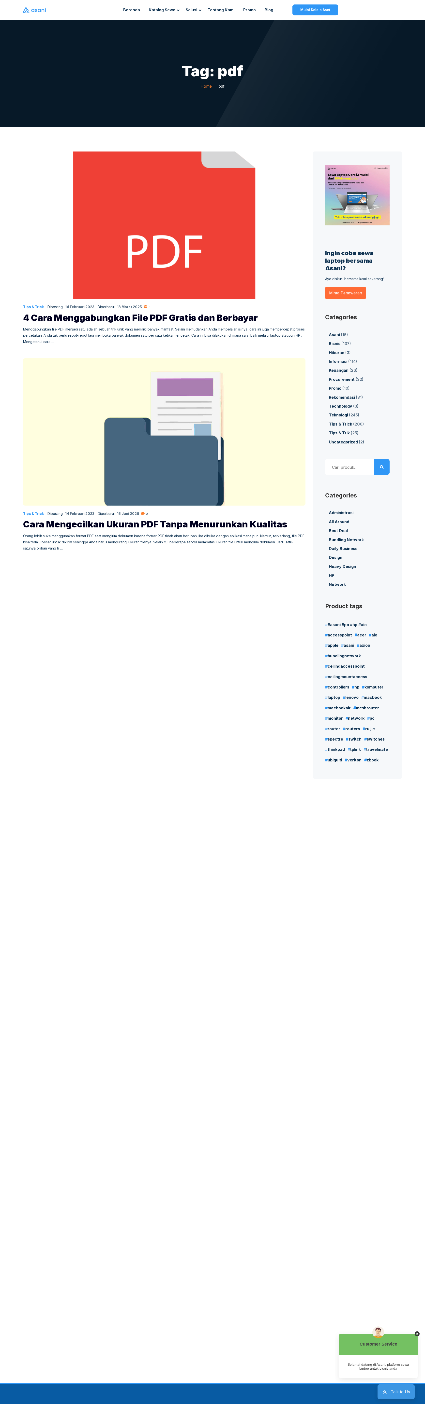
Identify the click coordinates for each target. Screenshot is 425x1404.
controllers (338, 687)
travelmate (377, 749)
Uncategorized (343, 442)
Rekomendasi (342, 397)
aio (374, 635)
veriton (354, 759)
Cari (382, 467)
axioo (364, 645)
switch (355, 739)
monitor (335, 718)
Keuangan (339, 370)
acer (361, 635)
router (334, 728)
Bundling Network (346, 539)
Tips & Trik (339, 432)
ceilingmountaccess (347, 676)
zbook (373, 759)
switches (376, 739)
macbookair (339, 707)
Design (335, 557)
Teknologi (338, 415)
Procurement (342, 379)
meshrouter (367, 707)
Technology (340, 406)
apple (333, 645)
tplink (355, 749)
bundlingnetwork (344, 655)
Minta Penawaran (345, 292)
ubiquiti (335, 759)
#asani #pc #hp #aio (347, 624)
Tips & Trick (33, 307)
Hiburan (336, 352)
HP (331, 575)
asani (349, 645)
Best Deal (338, 530)
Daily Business (343, 548)
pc (372, 718)
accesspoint (340, 635)
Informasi (338, 361)
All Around (339, 521)
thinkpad (336, 749)
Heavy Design (342, 566)
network (356, 718)
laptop (334, 697)
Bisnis (334, 343)
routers (352, 728)
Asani (334, 334)
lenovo (352, 697)
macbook (373, 697)
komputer (373, 687)
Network (337, 584)
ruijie (370, 728)
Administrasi (341, 512)
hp (356, 687)
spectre (335, 739)
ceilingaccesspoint (346, 666)
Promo (335, 388)
